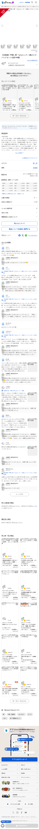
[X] (13, 812)
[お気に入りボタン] (15, 86)
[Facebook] (22, 812)
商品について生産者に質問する (19, 229)
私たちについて (19, 223)
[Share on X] (23, 235)
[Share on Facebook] (19, 235)
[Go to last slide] (2, 26)
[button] (19, 64)
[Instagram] (17, 812)
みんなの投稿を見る (32, 60)
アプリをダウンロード (19, 759)
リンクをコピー (32, 235)
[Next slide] (36, 26)
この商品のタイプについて (29, 158)
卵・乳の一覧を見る (19, 116)
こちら (35, 506)
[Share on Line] (26, 235)
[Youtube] (26, 812)
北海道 (35, 168)
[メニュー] (35, 2)
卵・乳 (14, 6)
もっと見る (19, 494)
